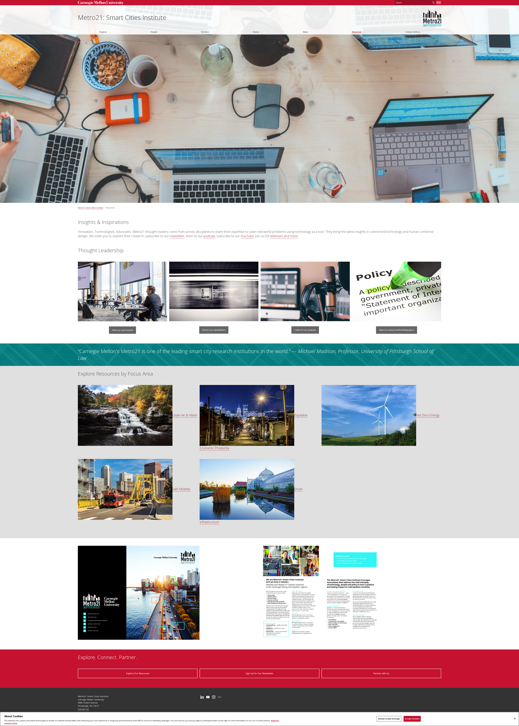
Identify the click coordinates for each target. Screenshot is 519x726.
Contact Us (83, 709)
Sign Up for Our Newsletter (259, 673)
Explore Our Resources (137, 673)
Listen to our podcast (305, 329)
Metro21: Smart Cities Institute (122, 17)
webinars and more (284, 236)
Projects (103, 32)
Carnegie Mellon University (119, 3)
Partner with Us (381, 673)
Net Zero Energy (428, 415)
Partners (205, 32)
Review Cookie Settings (389, 718)
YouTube (247, 236)
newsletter (177, 236)
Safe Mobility (181, 489)
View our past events (122, 330)
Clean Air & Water (184, 415)
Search (433, 2)
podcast (209, 236)
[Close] (515, 719)
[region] (259, 719)
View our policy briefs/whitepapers (396, 329)
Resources (356, 32)
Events (256, 32)
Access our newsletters (213, 329)
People (154, 32)
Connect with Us (412, 32)
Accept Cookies (412, 718)
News (305, 32)
